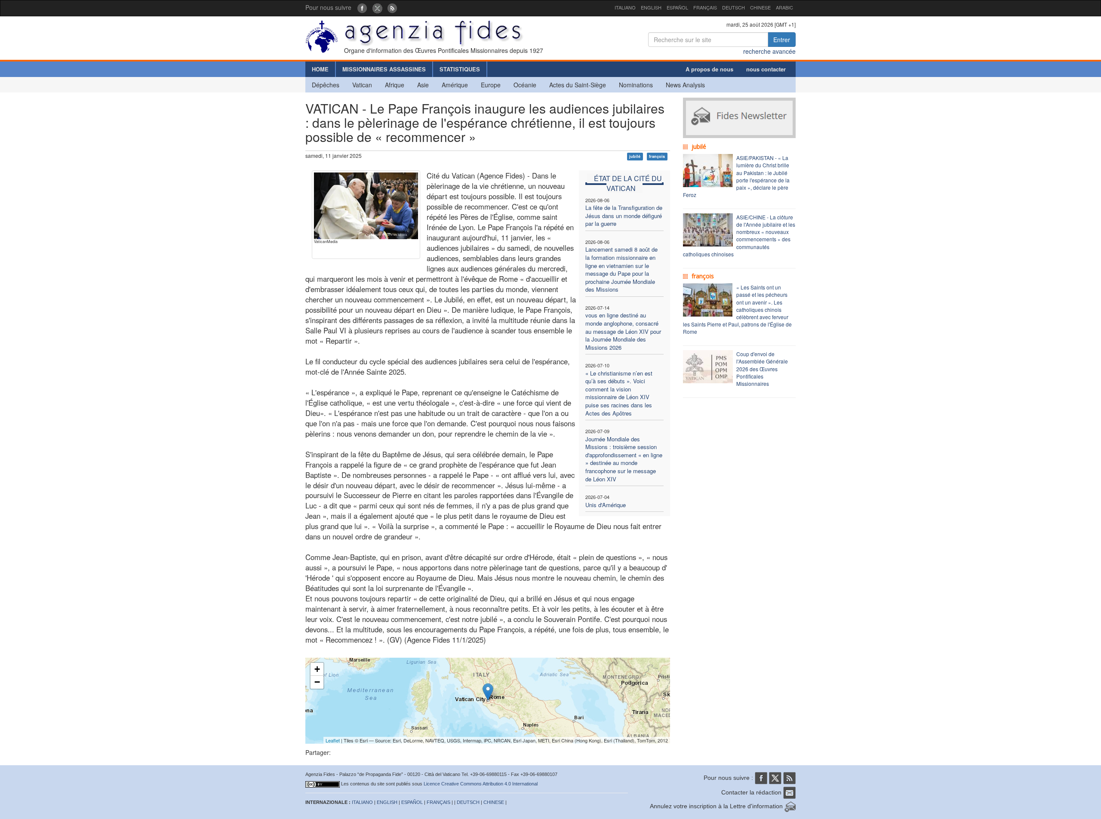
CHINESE (760, 7)
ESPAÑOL (677, 7)
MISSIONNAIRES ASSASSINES (384, 69)
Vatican (362, 84)
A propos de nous (709, 69)
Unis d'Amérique (605, 505)
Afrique (394, 84)
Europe (491, 84)
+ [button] (317, 669)
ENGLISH (651, 7)
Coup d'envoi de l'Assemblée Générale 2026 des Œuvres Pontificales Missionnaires (762, 368)
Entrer (781, 39)
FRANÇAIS (705, 7)
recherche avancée (769, 51)
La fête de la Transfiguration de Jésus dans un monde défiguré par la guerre (623, 215)
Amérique (455, 84)
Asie (423, 84)
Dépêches (325, 84)
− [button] (317, 682)
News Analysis (685, 84)
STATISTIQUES (460, 69)
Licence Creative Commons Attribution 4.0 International (481, 783)
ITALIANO (625, 7)
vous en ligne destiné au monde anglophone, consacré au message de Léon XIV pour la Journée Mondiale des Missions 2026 (623, 331)
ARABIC (784, 7)
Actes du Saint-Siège (577, 84)
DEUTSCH (733, 7)
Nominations (636, 84)
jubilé (634, 156)
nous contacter (766, 69)
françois (657, 156)
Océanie (525, 84)
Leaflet (333, 740)
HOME (320, 69)
